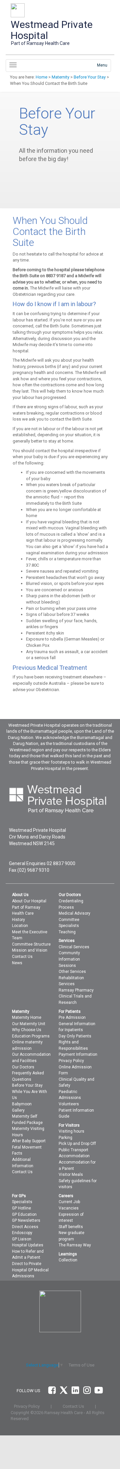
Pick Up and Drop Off (77, 1143)
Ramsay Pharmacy (76, 990)
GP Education (24, 1214)
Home (41, 77)
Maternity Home (26, 1017)
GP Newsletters (26, 1220)
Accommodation (74, 1156)
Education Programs (31, 1036)
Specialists (69, 925)
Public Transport (73, 1150)
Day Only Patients (75, 1036)
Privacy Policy (71, 1060)
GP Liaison (21, 1239)
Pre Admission (72, 1017)
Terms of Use (81, 1365)
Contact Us (22, 956)
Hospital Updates (27, 1245)
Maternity (60, 77)
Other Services (72, 971)
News (17, 963)
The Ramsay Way (75, 1245)
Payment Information (78, 1054)
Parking (65, 1137)
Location (20, 925)
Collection (68, 1260)
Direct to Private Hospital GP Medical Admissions (30, 1269)
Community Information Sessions (69, 959)
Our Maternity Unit (28, 1023)
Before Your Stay (90, 77)
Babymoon (22, 1104)
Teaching (67, 932)
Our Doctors (23, 1067)
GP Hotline (21, 1208)
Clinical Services (74, 947)
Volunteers (69, 1104)
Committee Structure (31, 944)
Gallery (18, 1110)
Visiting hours (71, 1131)
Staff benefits (71, 1226)
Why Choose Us (26, 1029)
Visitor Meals (71, 1174)
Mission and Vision (29, 950)
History (18, 919)
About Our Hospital (29, 901)
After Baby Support (29, 1141)
